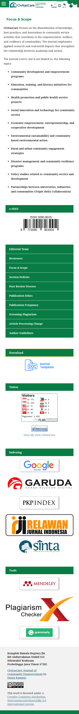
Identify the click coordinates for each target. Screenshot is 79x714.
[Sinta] (39, 553)
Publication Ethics (21, 295)
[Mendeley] (39, 590)
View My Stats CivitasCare (39, 435)
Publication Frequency (23, 305)
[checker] (39, 621)
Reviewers (16, 258)
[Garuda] (39, 491)
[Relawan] (39, 535)
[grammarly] (39, 639)
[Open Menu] (3, 3)
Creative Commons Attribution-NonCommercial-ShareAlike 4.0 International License (26, 700)
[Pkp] (39, 509)
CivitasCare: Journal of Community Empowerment (25, 672)
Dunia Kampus (16, 677)
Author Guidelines (21, 333)
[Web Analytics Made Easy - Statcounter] (39, 430)
